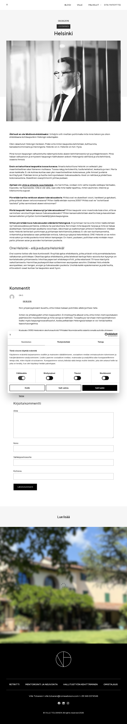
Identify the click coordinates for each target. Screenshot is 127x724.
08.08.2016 (27, 301)
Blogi (68, 5)
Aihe (15, 410)
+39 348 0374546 (89, 696)
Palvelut (94, 5)
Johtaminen (63, 26)
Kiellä (27, 388)
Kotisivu (17, 471)
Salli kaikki (99, 388)
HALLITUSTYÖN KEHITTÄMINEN (80, 684)
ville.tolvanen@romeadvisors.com (62, 696)
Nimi (15, 443)
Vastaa (21, 396)
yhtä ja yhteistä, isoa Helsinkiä (37, 185)
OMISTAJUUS (111, 684)
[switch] (49, 378)
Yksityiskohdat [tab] (63, 342)
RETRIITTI (14, 684)
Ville (80, 5)
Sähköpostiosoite (22, 457)
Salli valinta (63, 388)
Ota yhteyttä (112, 5)
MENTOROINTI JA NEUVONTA (41, 684)
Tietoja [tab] (101, 342)
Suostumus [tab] (26, 342)
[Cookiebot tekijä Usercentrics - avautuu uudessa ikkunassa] (106, 334)
